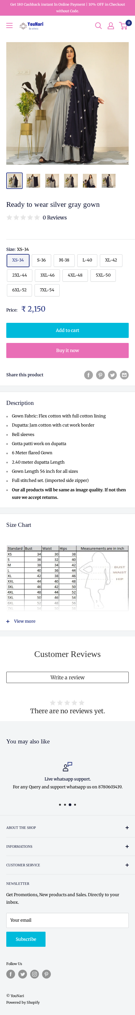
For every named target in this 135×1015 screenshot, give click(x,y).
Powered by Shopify (23, 1002)
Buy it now (67, 350)
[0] (123, 26)
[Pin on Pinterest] (100, 375)
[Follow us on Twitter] (22, 974)
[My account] (111, 25)
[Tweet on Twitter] (112, 375)
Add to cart (67, 330)
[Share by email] (124, 375)
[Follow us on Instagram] (34, 974)
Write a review (68, 677)
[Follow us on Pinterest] (46, 974)
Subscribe (26, 939)
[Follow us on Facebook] (10, 974)
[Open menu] (9, 25)
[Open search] (98, 25)
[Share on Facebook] (88, 375)
